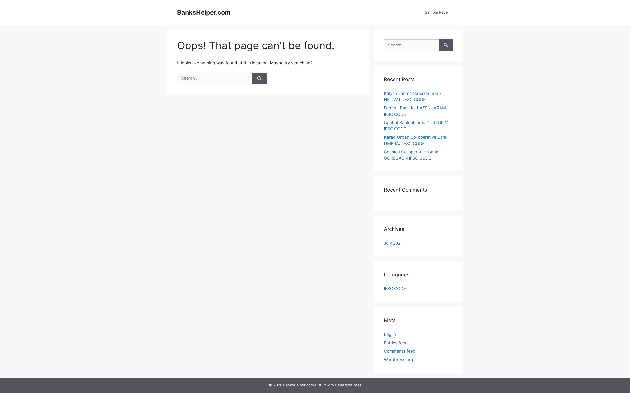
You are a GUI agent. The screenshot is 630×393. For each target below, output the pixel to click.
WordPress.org (398, 359)
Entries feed (396, 342)
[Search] (259, 78)
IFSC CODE (395, 288)
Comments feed (400, 351)
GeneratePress (348, 385)
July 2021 (393, 243)
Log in (390, 334)
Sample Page (436, 12)
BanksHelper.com (204, 12)
